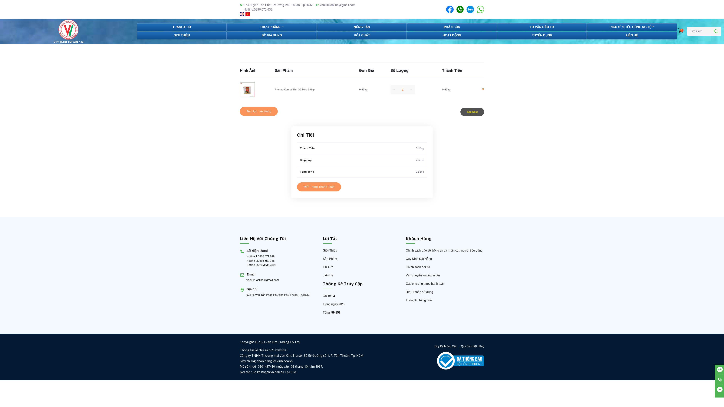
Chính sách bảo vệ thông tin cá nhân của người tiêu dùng (444, 250)
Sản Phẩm (330, 258)
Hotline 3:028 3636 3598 (261, 264)
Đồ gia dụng (272, 35)
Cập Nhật (472, 111)
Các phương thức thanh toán (425, 283)
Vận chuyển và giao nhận (423, 275)
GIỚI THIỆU (182, 35)
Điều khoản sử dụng (419, 292)
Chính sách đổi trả (418, 267)
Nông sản (362, 27)
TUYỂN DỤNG (542, 35)
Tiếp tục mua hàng (258, 111)
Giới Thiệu (330, 250)
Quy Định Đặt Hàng (419, 258)
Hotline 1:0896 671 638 (260, 256)
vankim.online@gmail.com (337, 5)
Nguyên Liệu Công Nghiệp (632, 27)
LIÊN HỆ (632, 35)
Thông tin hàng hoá (419, 300)
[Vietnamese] (247, 13)
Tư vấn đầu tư (542, 27)
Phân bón (452, 27)
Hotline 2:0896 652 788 (260, 260)
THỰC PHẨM (269, 27)
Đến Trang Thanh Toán (319, 186)
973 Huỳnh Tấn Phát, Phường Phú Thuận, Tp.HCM (278, 294)
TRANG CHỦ (182, 27)
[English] (242, 13)
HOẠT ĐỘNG (452, 35)
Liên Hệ (328, 275)
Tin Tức (328, 267)
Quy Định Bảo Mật (445, 346)
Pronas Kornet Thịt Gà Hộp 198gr (295, 89)
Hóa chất (362, 35)
